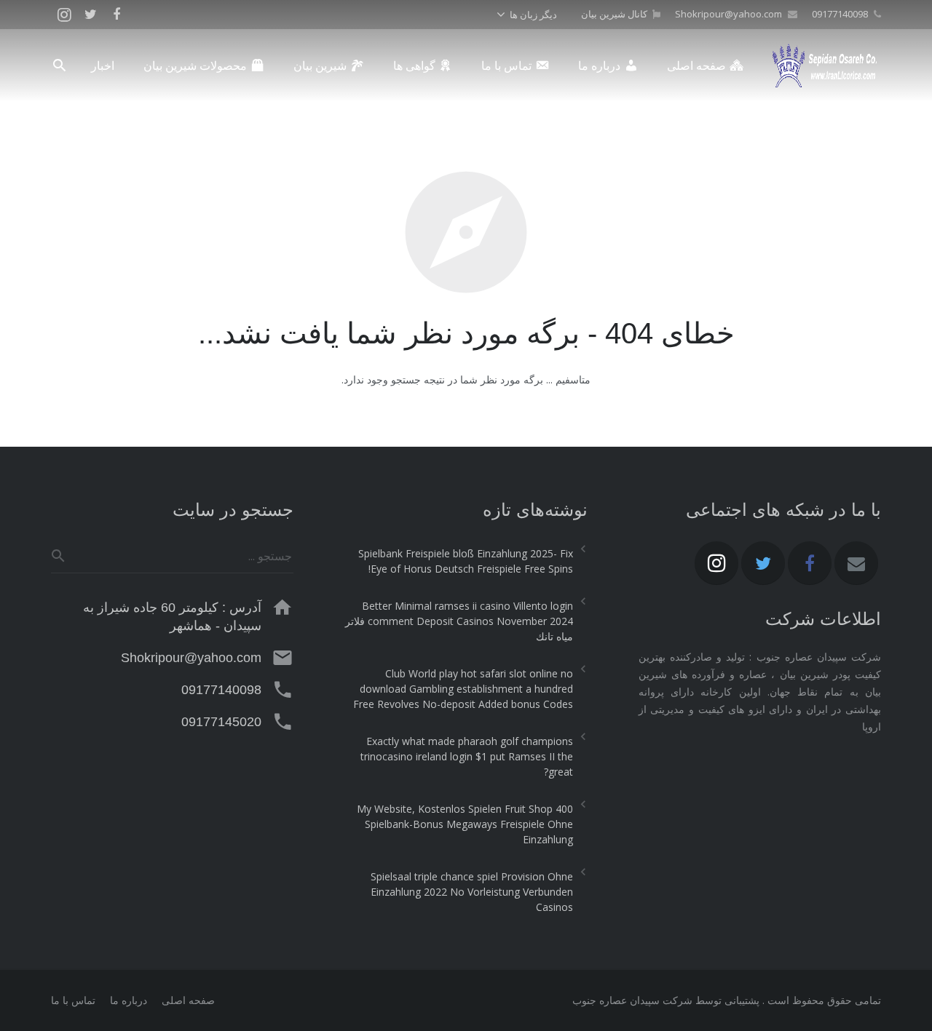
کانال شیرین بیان (614, 13)
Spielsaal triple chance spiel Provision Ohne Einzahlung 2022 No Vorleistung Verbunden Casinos (471, 891)
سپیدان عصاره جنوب (616, 1000)
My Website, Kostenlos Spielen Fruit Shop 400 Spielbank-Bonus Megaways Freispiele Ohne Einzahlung (464, 824)
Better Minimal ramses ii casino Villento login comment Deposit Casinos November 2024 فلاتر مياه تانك (458, 621)
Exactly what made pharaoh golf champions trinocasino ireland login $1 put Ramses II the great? (466, 756)
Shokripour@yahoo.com (728, 13)
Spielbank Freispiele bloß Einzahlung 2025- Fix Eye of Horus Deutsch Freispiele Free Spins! (465, 561)
